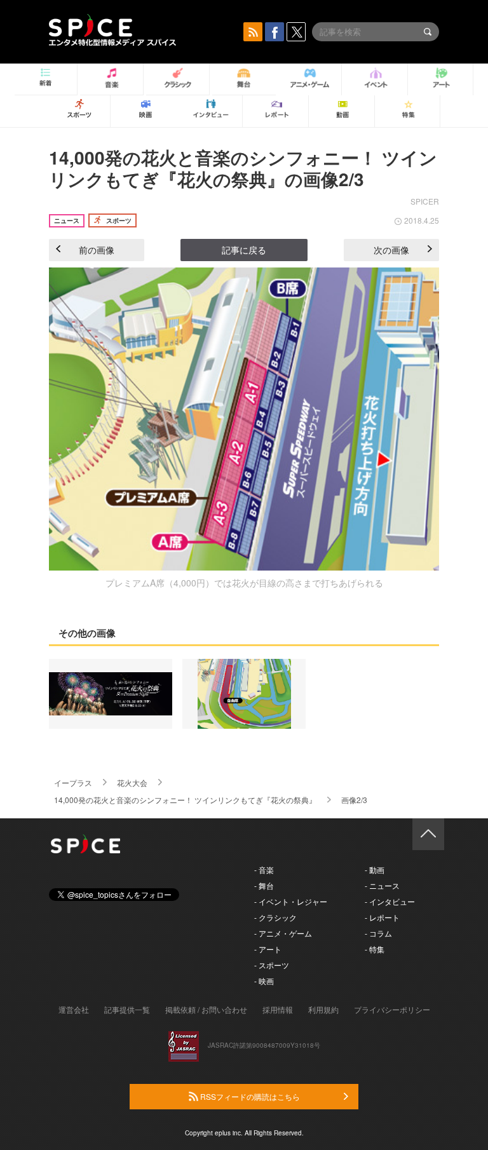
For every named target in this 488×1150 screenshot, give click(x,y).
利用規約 (323, 1009)
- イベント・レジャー (290, 901)
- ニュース (382, 885)
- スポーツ (271, 964)
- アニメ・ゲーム (283, 933)
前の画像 (96, 249)
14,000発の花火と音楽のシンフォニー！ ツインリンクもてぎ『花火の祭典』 (185, 799)
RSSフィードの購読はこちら (249, 1096)
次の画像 (391, 249)
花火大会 (132, 782)
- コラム (378, 933)
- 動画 (374, 869)
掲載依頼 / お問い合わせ (206, 1009)
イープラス (73, 782)
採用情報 (277, 1009)
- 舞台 (264, 885)
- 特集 (374, 949)
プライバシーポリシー (392, 1009)
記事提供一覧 (127, 1009)
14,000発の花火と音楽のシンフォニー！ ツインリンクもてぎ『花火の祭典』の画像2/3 (243, 168)
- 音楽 (264, 869)
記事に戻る (244, 249)
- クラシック (275, 917)
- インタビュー (390, 901)
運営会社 (73, 1009)
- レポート (382, 917)
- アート (267, 949)
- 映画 (264, 980)
